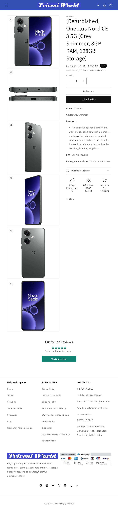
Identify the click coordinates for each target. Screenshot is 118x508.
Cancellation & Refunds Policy (56, 434)
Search (10, 395)
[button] (6, 5)
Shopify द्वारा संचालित (67, 504)
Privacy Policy (48, 389)
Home (10, 389)
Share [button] (71, 199)
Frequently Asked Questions (20, 428)
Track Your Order (15, 408)
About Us (11, 402)
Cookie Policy (48, 421)
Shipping (82, 70)
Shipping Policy (49, 402)
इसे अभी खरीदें (88, 99)
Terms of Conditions (51, 395)
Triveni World (55, 504)
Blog (9, 421)
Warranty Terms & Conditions (55, 415)
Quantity (69, 75)
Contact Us (12, 415)
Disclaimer (47, 428)
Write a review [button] (58, 358)
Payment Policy (49, 440)
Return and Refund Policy (54, 408)
